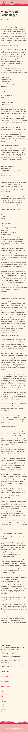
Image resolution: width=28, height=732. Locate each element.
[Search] (25, 639)
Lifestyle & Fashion (6, 694)
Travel (2, 711)
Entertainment (5, 681)
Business (3, 674)
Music (2, 699)
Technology (4, 709)
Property (3, 701)
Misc (2, 696)
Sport (2, 706)
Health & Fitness (5, 689)
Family (3, 684)
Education (3, 679)
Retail (2, 704)
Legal (2, 691)
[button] (12, 2)
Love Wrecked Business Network (11, 18)
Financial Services (5, 686)
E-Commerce (4, 676)
